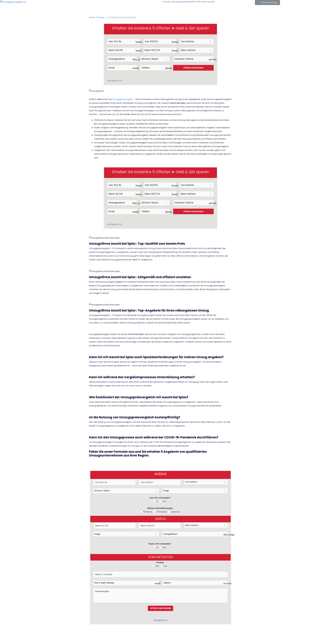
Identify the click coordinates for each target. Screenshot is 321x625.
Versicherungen (177, 1)
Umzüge (165, 1)
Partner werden (207, 1)
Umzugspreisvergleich (123, 99)
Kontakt (196, 1)
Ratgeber (189, 1)
